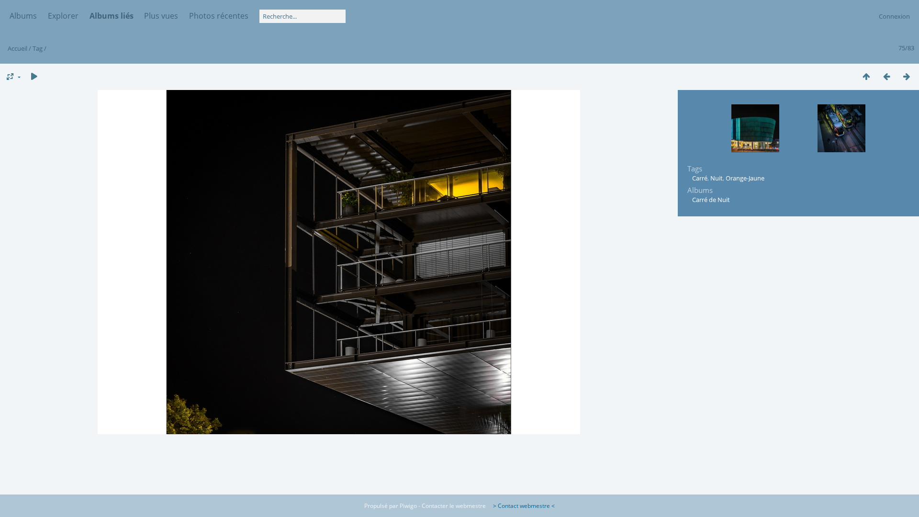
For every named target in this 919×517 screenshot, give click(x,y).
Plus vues (161, 16)
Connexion (894, 16)
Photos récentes (218, 16)
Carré (699, 178)
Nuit (716, 178)
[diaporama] (34, 76)
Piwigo (408, 506)
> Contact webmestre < (521, 506)
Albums (23, 16)
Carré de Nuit (711, 199)
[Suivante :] (907, 76)
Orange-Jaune (745, 178)
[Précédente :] (886, 76)
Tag (38, 48)
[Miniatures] (866, 76)
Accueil (17, 48)
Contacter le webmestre (454, 506)
